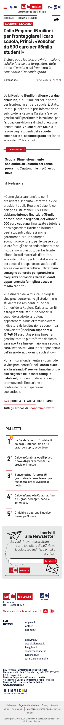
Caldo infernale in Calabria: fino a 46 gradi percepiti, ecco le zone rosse (35, 498)
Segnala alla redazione (29, 705)
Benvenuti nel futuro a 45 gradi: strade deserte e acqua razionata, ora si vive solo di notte (33, 480)
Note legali (17, 709)
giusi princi (45, 400)
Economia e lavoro (27, 18)
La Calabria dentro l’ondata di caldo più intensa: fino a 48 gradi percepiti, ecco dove (33, 443)
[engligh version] (12, 7)
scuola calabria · (23, 400)
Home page (9, 18)
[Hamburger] (5, 7)
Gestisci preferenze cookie (39, 708)
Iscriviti (50, 561)
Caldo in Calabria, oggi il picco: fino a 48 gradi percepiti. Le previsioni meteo (34, 460)
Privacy (45, 705)
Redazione (11, 705)
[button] (56, 19)
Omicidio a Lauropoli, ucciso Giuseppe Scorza (33, 514)
